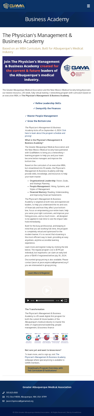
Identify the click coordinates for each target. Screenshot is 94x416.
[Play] (28, 300)
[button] (47, 291)
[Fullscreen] (66, 300)
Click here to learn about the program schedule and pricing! (45, 133)
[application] (47, 290)
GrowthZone (76, 412)
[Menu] (88, 6)
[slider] (45, 300)
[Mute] (62, 300)
